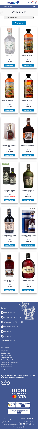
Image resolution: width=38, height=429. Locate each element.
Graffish (22, 427)
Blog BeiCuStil (5, 353)
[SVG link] (13, 2)
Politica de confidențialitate (10, 362)
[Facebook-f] (2, 331)
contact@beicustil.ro (11, 327)
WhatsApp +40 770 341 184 (13, 322)
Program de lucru (6, 358)
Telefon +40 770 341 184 (12, 317)
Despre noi (4, 351)
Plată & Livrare (6, 355)
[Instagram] (2, 336)
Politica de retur (6, 367)
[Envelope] (2, 326)
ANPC (3, 369)
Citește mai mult (28, 245)
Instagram (7, 336)
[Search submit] (34, 7)
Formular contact (10, 312)
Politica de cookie (7, 364)
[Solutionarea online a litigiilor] (19, 411)
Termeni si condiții (7, 360)
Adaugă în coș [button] (9, 65)
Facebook (7, 331)
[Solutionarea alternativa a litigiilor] (19, 405)
